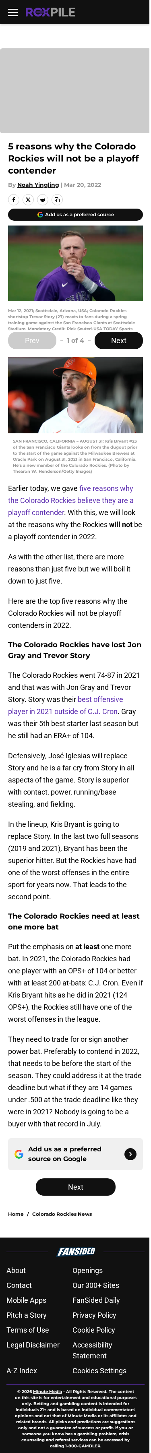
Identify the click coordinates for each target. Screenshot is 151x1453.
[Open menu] (13, 12)
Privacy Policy (94, 1315)
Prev (32, 340)
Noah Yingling (38, 184)
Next (118, 340)
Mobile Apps (26, 1300)
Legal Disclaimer (33, 1345)
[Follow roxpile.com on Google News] (130, 1154)
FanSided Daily (96, 1300)
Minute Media (47, 1391)
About (16, 1270)
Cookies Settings (99, 1370)
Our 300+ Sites (95, 1285)
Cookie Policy (93, 1330)
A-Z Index (21, 1370)
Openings (87, 1270)
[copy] (57, 199)
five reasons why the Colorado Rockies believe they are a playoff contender (71, 500)
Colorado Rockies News (62, 1214)
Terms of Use (27, 1330)
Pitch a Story (26, 1315)
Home (16, 1214)
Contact (19, 1285)
